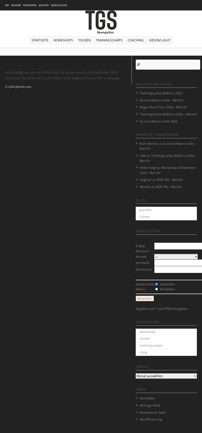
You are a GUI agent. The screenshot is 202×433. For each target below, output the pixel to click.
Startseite (40, 40)
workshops (63, 40)
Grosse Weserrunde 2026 (159, 121)
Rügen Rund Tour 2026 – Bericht (163, 107)
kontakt (16, 5)
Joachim (146, 210)
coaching (136, 40)
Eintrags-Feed (150, 405)
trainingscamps (109, 40)
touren (84, 40)
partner (44, 5)
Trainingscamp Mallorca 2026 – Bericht (168, 114)
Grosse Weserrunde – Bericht (161, 100)
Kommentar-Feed (153, 412)
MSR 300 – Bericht (170, 180)
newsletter (30, 5)
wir (7, 5)
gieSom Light (159, 40)
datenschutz (59, 5)
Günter (145, 217)
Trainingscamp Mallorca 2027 (161, 93)
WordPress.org (151, 419)
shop (143, 352)
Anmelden (147, 398)
